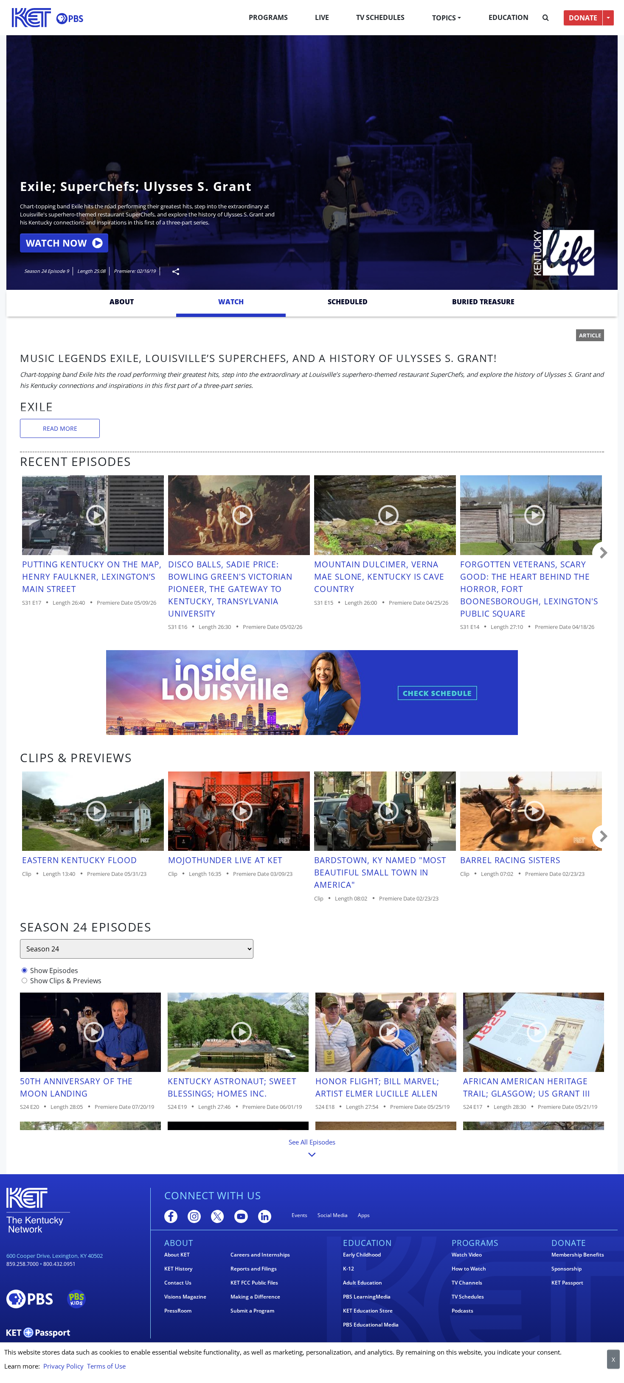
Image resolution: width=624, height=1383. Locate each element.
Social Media (333, 1215)
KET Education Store (368, 1310)
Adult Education (362, 1282)
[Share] (172, 271)
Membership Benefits (577, 1254)
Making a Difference (255, 1296)
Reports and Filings (253, 1268)
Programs (268, 17)
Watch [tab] (231, 301)
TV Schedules (380, 17)
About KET (177, 1254)
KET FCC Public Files (254, 1282)
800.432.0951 (59, 1264)
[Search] (545, 18)
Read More (60, 428)
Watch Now (56, 243)
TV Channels (467, 1282)
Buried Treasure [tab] (483, 301)
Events (299, 1215)
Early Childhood (362, 1254)
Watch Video (467, 1254)
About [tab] (122, 301)
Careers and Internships (260, 1254)
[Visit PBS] (70, 18)
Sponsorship (566, 1268)
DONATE (583, 17)
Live (322, 17)
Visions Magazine (185, 1296)
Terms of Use (106, 1366)
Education (508, 17)
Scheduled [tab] (348, 301)
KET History (178, 1268)
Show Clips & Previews (65, 980)
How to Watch (469, 1268)
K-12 (348, 1268)
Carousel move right (604, 553)
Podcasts (462, 1310)
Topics (444, 17)
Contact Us (177, 1282)
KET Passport (567, 1282)
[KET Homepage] (31, 17)
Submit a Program (252, 1310)
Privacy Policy (63, 1366)
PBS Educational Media (371, 1324)
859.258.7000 (22, 1264)
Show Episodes (54, 970)
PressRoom (177, 1310)
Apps (364, 1215)
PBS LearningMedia (367, 1296)
